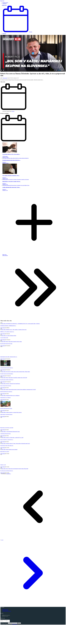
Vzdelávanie (4, 3)
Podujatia (30, 31)
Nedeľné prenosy (5, 2)
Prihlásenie (4, 33)
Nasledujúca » (8, 473)
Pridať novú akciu (5, 610)
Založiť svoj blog (5, 609)
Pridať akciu (4, 254)
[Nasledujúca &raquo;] (33, 605)
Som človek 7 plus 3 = (4, 623)
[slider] (28, 70)
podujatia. (13, 111)
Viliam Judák (2, 327)
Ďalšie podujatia (5, 255)
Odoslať (19, 623)
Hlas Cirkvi (2, 0)
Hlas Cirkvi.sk (14, 624)
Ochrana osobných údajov (6, 611)
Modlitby (5, 5)
